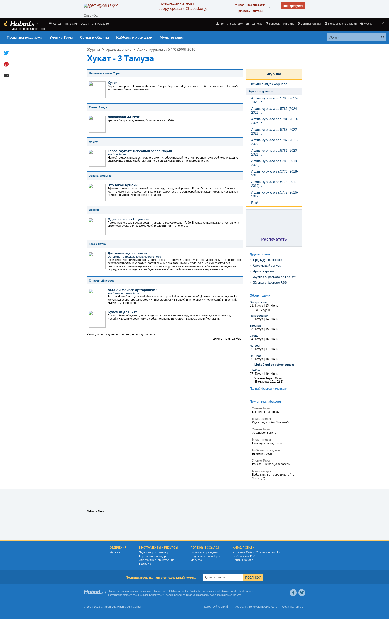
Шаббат (255, 370)
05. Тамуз (256, 349)
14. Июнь (271, 319)
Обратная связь (292, 606)
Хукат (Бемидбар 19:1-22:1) (268, 380)
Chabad (156, 591)
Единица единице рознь (267, 443)
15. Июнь (271, 329)
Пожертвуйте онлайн (342, 23)
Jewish (212, 595)
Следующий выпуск (267, 265)
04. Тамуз (256, 339)
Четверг (255, 345)
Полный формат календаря (268, 388)
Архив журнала (118, 49)
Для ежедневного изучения (156, 560)
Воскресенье (259, 302)
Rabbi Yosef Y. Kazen (161, 595)
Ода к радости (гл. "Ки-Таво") (270, 422)
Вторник (255, 325)
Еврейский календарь (153, 556)
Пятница (255, 355)
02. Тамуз (256, 319)
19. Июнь (271, 373)
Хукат (112, 83)
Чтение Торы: (264, 378)
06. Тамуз (256, 359)
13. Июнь (271, 305)
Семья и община (94, 37)
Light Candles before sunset (274, 364)
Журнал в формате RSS (270, 282)
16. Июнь (271, 339)
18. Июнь (271, 359)
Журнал (93, 49)
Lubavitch (167, 591)
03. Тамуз (256, 329)
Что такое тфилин (123, 185)
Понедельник (259, 315)
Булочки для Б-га (122, 312)
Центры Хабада (243, 560)
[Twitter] (301, 592)
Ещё (254, 203)
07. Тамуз (256, 373)
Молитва (196, 560)
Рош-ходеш (262, 310)
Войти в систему (231, 23)
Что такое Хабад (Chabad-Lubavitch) (256, 552)
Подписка (145, 564)
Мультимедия (172, 37)
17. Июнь (271, 349)
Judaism (198, 595)
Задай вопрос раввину (153, 552)
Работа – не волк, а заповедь (271, 464)
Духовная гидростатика (127, 253)
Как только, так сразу (265, 411)
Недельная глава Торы (205, 556)
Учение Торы (61, 37)
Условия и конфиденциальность (256, 606)
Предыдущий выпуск (267, 260)
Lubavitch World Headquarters (236, 591)
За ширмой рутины (264, 432)
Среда (254, 335)
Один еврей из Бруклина (128, 219)
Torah (189, 595)
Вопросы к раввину (281, 23)
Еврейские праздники (204, 552)
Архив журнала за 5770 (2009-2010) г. (168, 49)
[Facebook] (293, 592)
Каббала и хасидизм (134, 37)
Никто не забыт (262, 453)
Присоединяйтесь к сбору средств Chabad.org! (183, 5)
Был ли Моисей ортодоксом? (132, 290)
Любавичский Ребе (124, 117)
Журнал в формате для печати (274, 277)
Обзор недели (260, 295)
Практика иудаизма (24, 37)
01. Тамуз (256, 305)
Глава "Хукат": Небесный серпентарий (140, 151)
